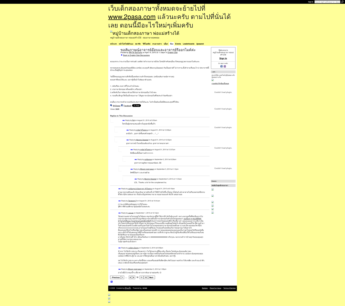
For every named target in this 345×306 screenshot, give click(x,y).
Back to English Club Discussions (136, 55)
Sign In (310, 2)
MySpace (116, 105)
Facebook (127, 105)
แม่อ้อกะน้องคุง (133, 248)
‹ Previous (115, 277)
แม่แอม (130, 213)
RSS (112, 282)
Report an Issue (215, 288)
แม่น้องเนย (148, 159)
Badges (205, 288)
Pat (133, 120)
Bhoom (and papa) (147, 169)
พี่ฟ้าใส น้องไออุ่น (135, 52)
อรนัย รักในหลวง (142, 130)
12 (146, 277)
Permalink (123, 120)
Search (342, 2)
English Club (172, 52)
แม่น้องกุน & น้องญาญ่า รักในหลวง (140, 188)
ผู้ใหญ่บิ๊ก (128, 288)
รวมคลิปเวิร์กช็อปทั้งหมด (220, 83)
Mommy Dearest (142, 139)
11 (141, 277)
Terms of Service (229, 288)
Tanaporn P (132, 201)
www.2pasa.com (132, 16)
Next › (151, 277)
